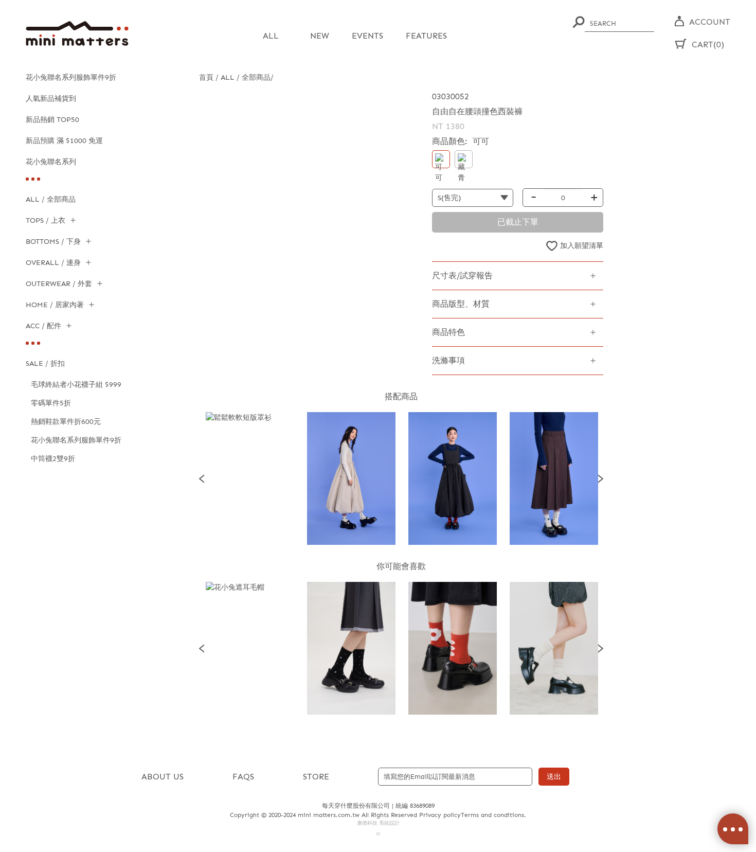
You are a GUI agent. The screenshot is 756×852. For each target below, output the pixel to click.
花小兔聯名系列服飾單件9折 (71, 77)
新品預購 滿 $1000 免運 (64, 140)
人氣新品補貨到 (51, 98)
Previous (201, 478)
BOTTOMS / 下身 (53, 241)
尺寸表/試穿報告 (462, 275)
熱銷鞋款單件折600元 (66, 421)
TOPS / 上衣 (45, 220)
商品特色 (448, 332)
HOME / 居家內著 (55, 304)
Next (600, 478)
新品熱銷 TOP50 (52, 119)
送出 (554, 776)
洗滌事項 (448, 360)
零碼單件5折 (51, 403)
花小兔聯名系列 (51, 161)
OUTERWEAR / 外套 (59, 283)
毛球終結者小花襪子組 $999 (76, 384)
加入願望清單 (581, 245)
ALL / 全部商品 (51, 199)
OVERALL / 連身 (53, 262)
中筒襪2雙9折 (53, 458)
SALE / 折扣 (45, 363)
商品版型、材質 (461, 304)
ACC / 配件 (43, 326)
